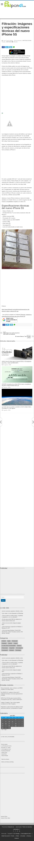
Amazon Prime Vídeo (5, 818)
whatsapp (14, 47)
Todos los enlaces (5, 759)
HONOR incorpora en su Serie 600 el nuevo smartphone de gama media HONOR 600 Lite (16, 384)
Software (12, 650)
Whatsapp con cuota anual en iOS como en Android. (11, 333)
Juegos (15, 643)
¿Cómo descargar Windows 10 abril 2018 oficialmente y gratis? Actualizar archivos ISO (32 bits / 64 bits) (12, 632)
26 (15, 726)
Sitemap (29, 836)
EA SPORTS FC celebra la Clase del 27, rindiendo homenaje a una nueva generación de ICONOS (11, 694)
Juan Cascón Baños (8, 40)
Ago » (5, 729)
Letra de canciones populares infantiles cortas (12, 611)
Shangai (17, 833)
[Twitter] (17, 831)
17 (9, 723)
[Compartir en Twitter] (7, 47)
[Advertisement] (17, 95)
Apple (9, 641)
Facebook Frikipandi (5, 750)
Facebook (23, 836)
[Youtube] (19, 831)
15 (2, 723)
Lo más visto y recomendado (8, 645)
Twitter (17, 836)
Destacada (14, 641)
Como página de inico (6, 749)
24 (9, 726)
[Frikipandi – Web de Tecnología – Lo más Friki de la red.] (17, 4)
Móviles (16, 41)
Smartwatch (5, 650)
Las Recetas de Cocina (6, 746)
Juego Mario (4, 754)
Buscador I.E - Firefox (6, 747)
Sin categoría (19, 648)
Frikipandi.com (11, 827)
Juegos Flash (4, 752)
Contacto (17, 838)
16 (5, 723)
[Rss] (13, 831)
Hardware (4, 643)
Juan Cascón (19, 827)
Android (4, 641)
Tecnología (18, 650)
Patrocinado (5, 648)
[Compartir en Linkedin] (10, 47)
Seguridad (12, 648)
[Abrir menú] (2, 4)
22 (2, 726)
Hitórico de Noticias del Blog (7, 761)
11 (12, 721)
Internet (10, 643)
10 (9, 721)
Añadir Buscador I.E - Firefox (7, 836)
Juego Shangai (4, 755)
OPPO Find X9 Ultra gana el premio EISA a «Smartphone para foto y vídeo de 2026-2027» (16, 362)
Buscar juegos (4, 744)
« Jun (2, 729)
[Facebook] (15, 831)
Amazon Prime (4, 816)
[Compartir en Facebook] (3, 47)
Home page (3, 833)
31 (9, 728)
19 (15, 723)
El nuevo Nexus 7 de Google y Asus (23, 336)
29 (2, 728)
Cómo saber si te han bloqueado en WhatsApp (12, 613)
